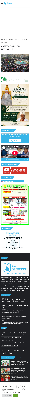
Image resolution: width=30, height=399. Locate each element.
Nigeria (3, 350)
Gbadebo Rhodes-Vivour (7, 348)
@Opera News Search (6, 334)
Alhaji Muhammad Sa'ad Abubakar (9, 342)
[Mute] (24, 159)
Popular (22, 357)
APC (20, 342)
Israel (20, 348)
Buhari (24, 342)
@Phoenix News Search (19, 334)
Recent (8, 357)
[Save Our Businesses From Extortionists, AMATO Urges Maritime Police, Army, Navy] (5, 371)
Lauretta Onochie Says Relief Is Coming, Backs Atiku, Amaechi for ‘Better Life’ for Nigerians (20, 362)
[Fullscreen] (27, 159)
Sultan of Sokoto (15, 350)
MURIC (25, 348)
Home (3, 39)
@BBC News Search (22, 332)
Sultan (8, 350)
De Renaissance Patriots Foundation (10, 345)
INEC (16, 348)
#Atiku (3, 332)
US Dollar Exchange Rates (9, 181)
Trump (3, 353)
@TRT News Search (16, 337)
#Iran (14, 332)
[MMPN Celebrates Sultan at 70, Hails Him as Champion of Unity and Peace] (5, 378)
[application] (15, 153)
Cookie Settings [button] (7, 395)
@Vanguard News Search (7, 340)
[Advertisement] (15, 23)
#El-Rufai (9, 332)
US (7, 353)
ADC (16, 340)
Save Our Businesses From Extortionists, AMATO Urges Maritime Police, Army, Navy (18, 370)
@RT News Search (6, 337)
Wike (11, 353)
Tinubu (22, 350)
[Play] (3, 159)
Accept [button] (15, 395)
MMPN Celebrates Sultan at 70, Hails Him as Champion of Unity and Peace (19, 377)
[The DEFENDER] (8, 3)
